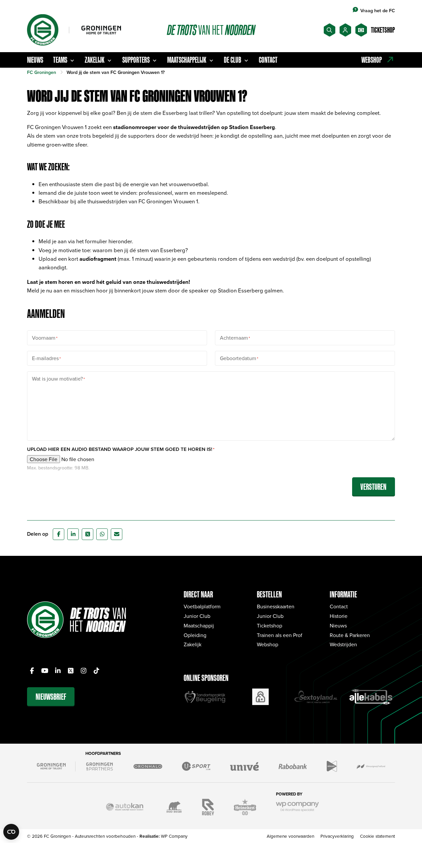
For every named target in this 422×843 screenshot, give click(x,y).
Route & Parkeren (350, 635)
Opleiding (195, 635)
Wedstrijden (343, 644)
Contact (268, 59)
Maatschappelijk (186, 59)
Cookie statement (377, 836)
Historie (338, 616)
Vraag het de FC (377, 10)
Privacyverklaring (337, 836)
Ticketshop (269, 625)
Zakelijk (95, 59)
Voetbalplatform (202, 606)
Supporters (136, 59)
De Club (232, 59)
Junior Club (197, 616)
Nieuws (35, 59)
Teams (60, 59)
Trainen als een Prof (279, 635)
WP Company (174, 836)
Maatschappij (199, 625)
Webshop (267, 644)
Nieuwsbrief (51, 696)
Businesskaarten (275, 606)
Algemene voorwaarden (290, 836)
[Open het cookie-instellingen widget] (11, 832)
